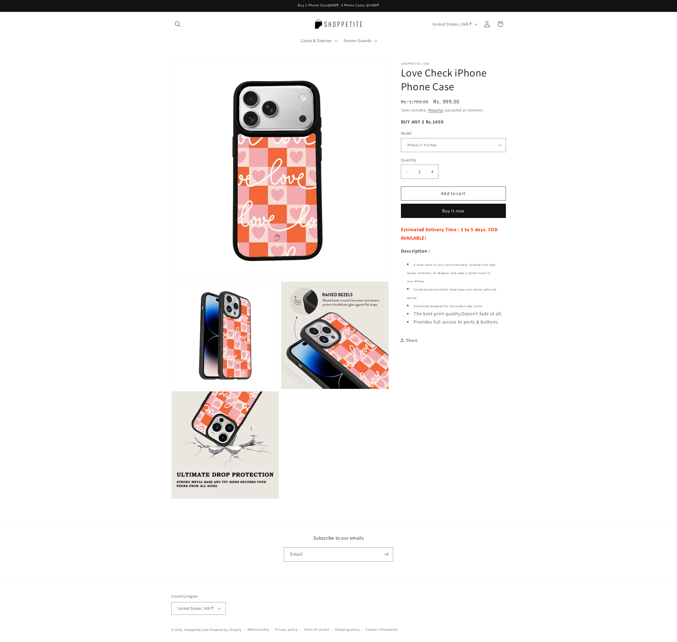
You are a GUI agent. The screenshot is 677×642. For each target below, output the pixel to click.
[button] (178, 24)
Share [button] (411, 340)
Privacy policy (286, 629)
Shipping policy (347, 629)
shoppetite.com (196, 629)
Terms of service (316, 629)
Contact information (382, 629)
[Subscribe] (386, 554)
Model (406, 133)
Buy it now (453, 211)
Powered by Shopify (226, 629)
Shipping (435, 110)
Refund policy (258, 629)
